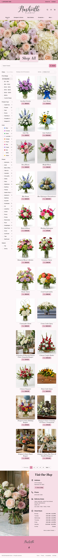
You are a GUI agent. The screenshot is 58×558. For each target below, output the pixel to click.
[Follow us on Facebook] (29, 547)
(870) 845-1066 (7, 1)
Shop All (7, 17)
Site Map (54, 555)
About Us (47, 1)
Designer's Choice (18, 17)
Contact (54, 1)
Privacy (42, 555)
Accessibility (48, 555)
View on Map (40, 487)
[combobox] (49, 72)
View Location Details (49, 530)
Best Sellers (30, 17)
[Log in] (51, 9)
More (50, 17)
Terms (38, 555)
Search (53, 65)
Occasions (40, 17)
